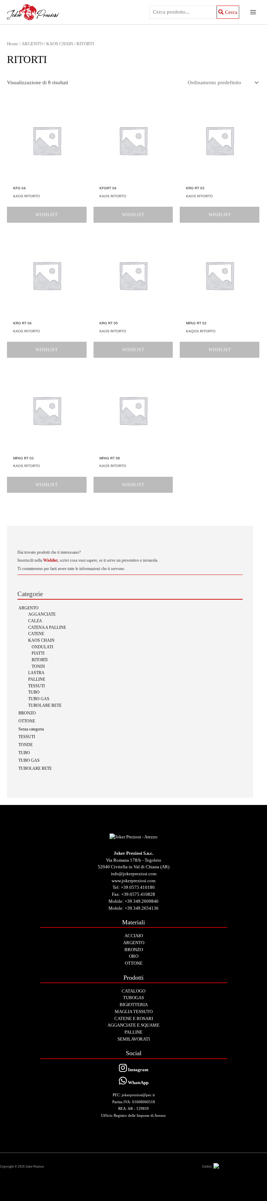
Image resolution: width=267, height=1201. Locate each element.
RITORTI (40, 660)
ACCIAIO (133, 935)
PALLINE (36, 679)
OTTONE (26, 721)
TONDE (25, 745)
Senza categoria (31, 729)
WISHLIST (46, 215)
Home (12, 43)
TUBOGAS (133, 997)
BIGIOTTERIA (134, 1004)
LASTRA (36, 673)
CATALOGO (133, 991)
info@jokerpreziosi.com (133, 873)
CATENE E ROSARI (133, 1018)
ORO (133, 956)
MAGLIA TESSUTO (134, 1011)
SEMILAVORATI (134, 1039)
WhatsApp (137, 1082)
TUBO (34, 692)
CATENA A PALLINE (47, 627)
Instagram (137, 1069)
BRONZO (27, 713)
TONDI (38, 666)
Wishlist (50, 560)
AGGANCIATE (42, 614)
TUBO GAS (38, 699)
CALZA (35, 621)
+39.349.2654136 (142, 908)
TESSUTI (36, 686)
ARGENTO (28, 608)
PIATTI (38, 653)
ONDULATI (42, 647)
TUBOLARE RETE (45, 705)
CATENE (36, 634)
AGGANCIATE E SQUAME (133, 1025)
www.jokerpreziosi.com (133, 880)
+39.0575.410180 (138, 887)
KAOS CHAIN (41, 640)
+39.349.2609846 (142, 901)
